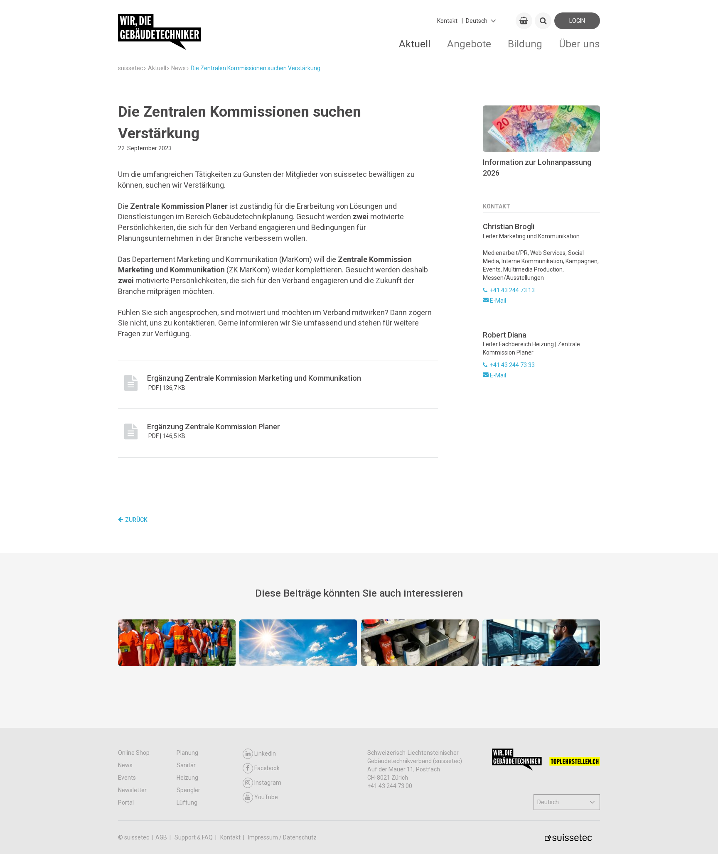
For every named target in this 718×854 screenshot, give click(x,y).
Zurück (136, 519)
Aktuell (414, 44)
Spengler (188, 790)
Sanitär (186, 765)
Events (127, 777)
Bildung (525, 44)
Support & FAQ (194, 837)
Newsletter (132, 790)
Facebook (267, 768)
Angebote (469, 44)
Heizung (187, 777)
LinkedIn (265, 753)
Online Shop (134, 752)
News (125, 765)
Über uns (579, 44)
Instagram (267, 782)
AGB (161, 837)
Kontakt (447, 20)
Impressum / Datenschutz (282, 837)
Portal (126, 802)
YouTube (266, 797)
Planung (187, 752)
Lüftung (187, 802)
